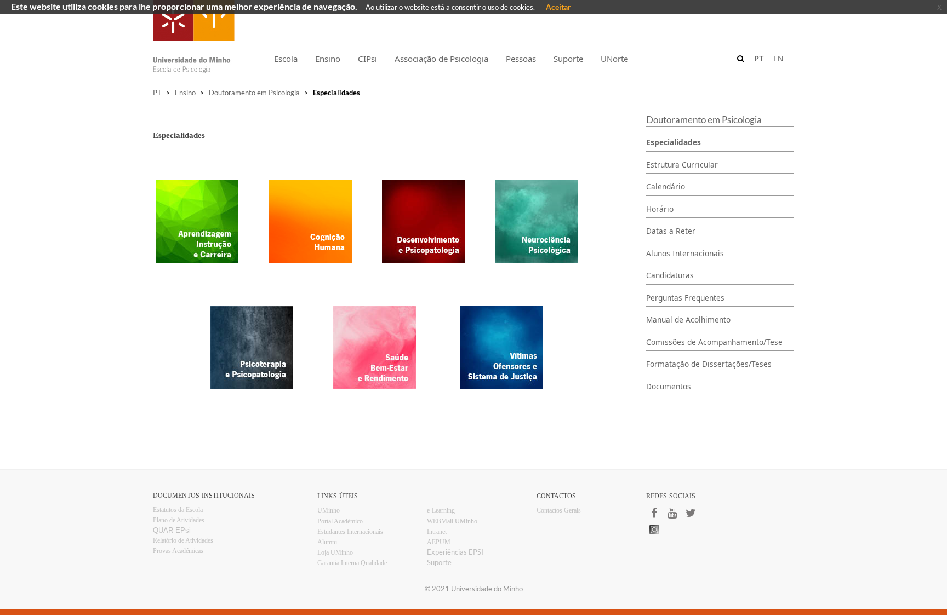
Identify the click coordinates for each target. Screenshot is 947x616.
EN (778, 58)
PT (157, 92)
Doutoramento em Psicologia (254, 92)
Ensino (185, 92)
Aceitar (558, 6)
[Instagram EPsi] (692, 529)
